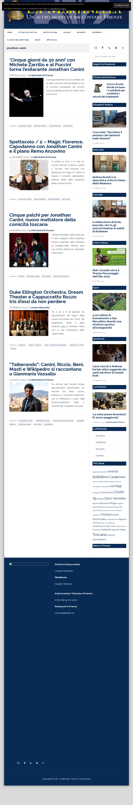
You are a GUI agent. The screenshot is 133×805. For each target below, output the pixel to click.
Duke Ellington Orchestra (55, 345)
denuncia (103, 503)
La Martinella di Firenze (66, 14)
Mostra (99, 510)
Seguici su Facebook (104, 64)
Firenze (100, 507)
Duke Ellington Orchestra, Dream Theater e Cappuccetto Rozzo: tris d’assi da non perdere (46, 296)
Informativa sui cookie (58, 9)
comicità (22, 345)
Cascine (95, 481)
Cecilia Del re (103, 482)
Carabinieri (117, 477)
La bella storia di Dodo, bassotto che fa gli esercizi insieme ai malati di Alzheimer (108, 227)
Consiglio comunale (100, 486)
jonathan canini (25, 126)
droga (112, 503)
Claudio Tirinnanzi (63, 584)
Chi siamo (100, 436)
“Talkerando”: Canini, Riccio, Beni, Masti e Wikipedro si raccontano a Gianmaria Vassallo (46, 369)
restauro (104, 523)
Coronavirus (106, 492)
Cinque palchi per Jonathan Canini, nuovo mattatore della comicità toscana (42, 219)
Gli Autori (100, 449)
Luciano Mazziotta (64, 571)
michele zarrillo (40, 126)
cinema (111, 482)
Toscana (99, 534)
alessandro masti (25, 421)
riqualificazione (98, 526)
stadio (123, 529)
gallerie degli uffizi (115, 507)
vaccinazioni (99, 539)
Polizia (105, 514)
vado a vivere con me (61, 276)
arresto (113, 471)
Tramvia (111, 535)
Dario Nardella (115, 498)
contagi (116, 486)
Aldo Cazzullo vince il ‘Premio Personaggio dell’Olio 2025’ (105, 273)
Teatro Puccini (54, 126)
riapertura (111, 523)
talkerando (48, 424)
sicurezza (96, 530)
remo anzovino (53, 199)
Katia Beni (37, 424)
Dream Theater (35, 345)
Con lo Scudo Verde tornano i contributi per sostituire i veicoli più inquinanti (108, 90)
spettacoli (66, 199)
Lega (94, 510)
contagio (95, 493)
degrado (95, 503)
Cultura (100, 498)
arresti (104, 472)
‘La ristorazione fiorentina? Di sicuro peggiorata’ (109, 416)
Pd (100, 515)
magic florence (39, 199)
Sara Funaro (121, 526)
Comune (118, 482)
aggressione (97, 472)
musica (13, 348)
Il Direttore (101, 442)
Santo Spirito (111, 526)
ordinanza (112, 510)
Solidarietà (106, 529)
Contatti (100, 455)
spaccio (115, 529)
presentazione (112, 519)
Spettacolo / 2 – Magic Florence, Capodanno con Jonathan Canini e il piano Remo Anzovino (46, 146)
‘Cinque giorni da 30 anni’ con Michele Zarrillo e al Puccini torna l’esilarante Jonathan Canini (46, 64)
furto (106, 507)
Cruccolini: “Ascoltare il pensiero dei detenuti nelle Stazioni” (107, 135)
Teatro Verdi (67, 126)
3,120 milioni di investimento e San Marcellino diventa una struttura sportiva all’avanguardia (106, 321)
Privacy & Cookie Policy (81, 779)
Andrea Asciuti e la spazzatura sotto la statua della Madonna (108, 180)
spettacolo (46, 276)
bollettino (100, 477)
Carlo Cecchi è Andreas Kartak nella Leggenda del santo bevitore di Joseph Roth (109, 371)
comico (21, 276)
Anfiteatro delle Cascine (63, 421)
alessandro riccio (43, 421)
